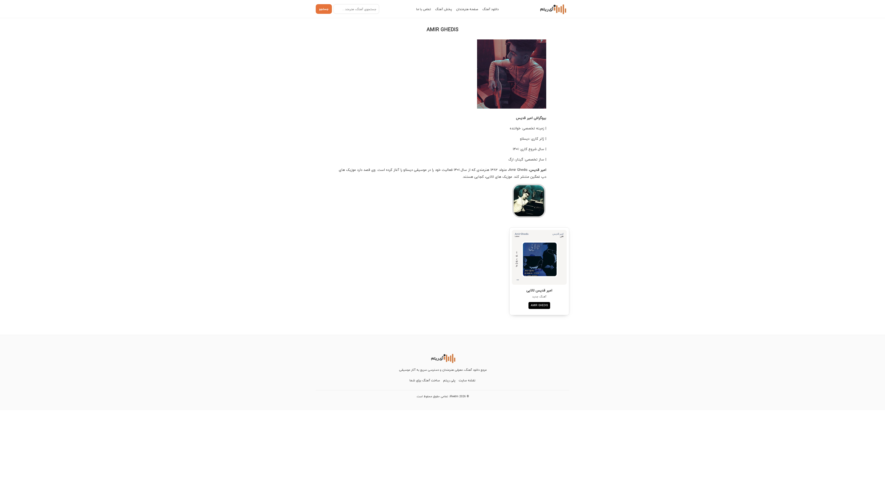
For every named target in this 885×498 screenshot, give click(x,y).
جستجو (323, 9)
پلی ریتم (449, 380)
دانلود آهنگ (490, 9)
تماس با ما (423, 9)
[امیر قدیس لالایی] (539, 257)
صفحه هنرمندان (467, 9)
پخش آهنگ (443, 9)
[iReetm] (552, 9)
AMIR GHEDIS (539, 305)
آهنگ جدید (539, 296)
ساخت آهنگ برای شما (425, 380)
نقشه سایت (467, 380)
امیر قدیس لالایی (539, 290)
